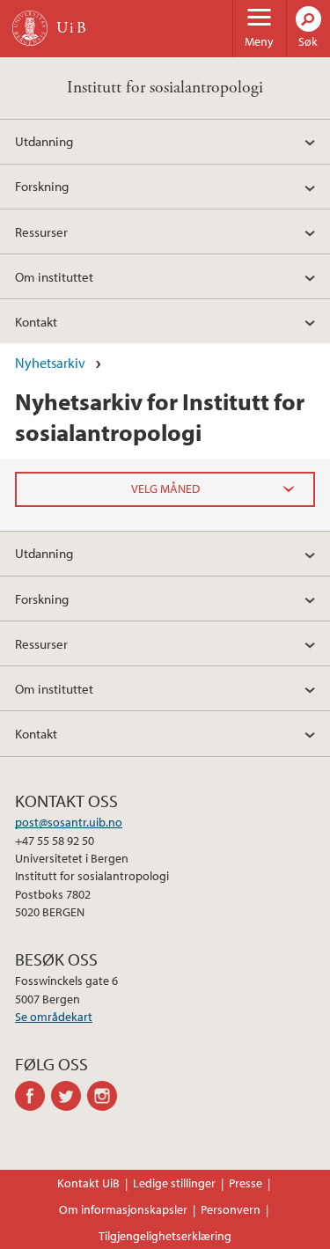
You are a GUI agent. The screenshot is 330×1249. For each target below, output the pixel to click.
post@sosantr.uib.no (68, 822)
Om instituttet (54, 276)
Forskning (42, 186)
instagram (105, 1096)
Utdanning (44, 141)
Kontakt (36, 321)
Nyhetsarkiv (50, 362)
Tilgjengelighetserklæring (165, 1236)
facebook (33, 1096)
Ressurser (41, 231)
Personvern (230, 1209)
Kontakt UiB (88, 1183)
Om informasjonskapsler (123, 1209)
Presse (245, 1183)
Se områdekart (53, 1017)
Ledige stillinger (174, 1183)
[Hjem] (30, 28)
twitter (69, 1096)
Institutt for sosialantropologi (165, 88)
